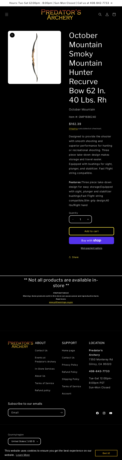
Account (66, 393)
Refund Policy (70, 372)
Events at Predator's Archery (45, 359)
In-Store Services (44, 368)
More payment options (91, 248)
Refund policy (43, 390)
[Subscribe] (61, 412)
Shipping (73, 128)
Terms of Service (44, 383)
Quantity (73, 213)
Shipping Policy (70, 379)
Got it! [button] (106, 453)
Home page (68, 350)
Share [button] (75, 257)
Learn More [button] (23, 455)
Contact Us (41, 350)
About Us (40, 375)
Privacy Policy (70, 364)
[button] (6, 14)
